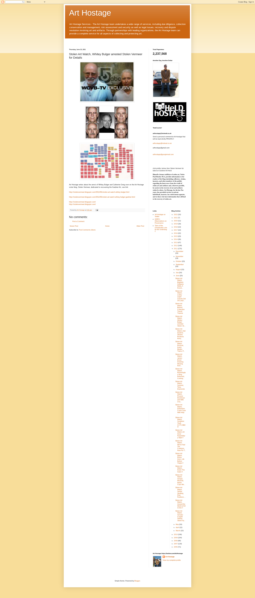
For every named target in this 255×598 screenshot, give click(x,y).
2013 (176, 242)
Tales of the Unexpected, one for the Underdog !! (161, 228)
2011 (176, 249)
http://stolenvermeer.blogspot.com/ (82, 202)
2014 (176, 239)
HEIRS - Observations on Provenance (161, 221)
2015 (176, 236)
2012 (176, 245)
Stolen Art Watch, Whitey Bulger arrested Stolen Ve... (180, 321)
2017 (176, 230)
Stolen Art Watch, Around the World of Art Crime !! (180, 504)
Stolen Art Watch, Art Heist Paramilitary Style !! (180, 434)
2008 (176, 541)
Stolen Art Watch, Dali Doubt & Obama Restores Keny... (180, 333)
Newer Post (74, 226)
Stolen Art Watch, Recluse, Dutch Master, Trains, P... (180, 346)
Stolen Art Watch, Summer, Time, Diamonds (180, 385)
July (177, 273)
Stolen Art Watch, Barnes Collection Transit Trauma (180, 308)
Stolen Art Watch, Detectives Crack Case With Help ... (180, 409)
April (177, 527)
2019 (176, 224)
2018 (176, 227)
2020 (176, 221)
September (180, 264)
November (179, 256)
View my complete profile (172, 560)
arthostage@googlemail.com (163, 154)
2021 (176, 218)
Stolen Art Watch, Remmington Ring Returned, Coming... (180, 373)
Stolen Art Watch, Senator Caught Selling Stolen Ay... (180, 515)
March (178, 531)
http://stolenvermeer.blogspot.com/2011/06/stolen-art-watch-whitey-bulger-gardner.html (102, 197)
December (179, 251)
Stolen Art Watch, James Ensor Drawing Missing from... (179, 360)
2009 (176, 538)
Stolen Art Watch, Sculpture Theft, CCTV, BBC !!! (180, 422)
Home (107, 226)
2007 (176, 544)
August (178, 269)
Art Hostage (90, 12)
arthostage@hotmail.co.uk (162, 143)
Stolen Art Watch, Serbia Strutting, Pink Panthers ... (180, 492)
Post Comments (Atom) (87, 230)
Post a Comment (78, 221)
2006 (176, 547)
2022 (176, 214)
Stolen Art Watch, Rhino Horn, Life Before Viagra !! (179, 458)
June (178, 276)
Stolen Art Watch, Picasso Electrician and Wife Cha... (180, 397)
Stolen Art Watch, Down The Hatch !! (180, 469)
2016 (176, 233)
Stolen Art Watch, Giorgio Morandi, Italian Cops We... (180, 479)
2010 (176, 534)
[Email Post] (97, 210)
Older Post (140, 226)
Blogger (137, 581)
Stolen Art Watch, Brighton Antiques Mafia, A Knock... (179, 283)
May (177, 524)
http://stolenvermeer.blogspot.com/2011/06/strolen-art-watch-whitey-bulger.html (99, 192)
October (179, 261)
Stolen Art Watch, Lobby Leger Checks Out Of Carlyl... (180, 296)
